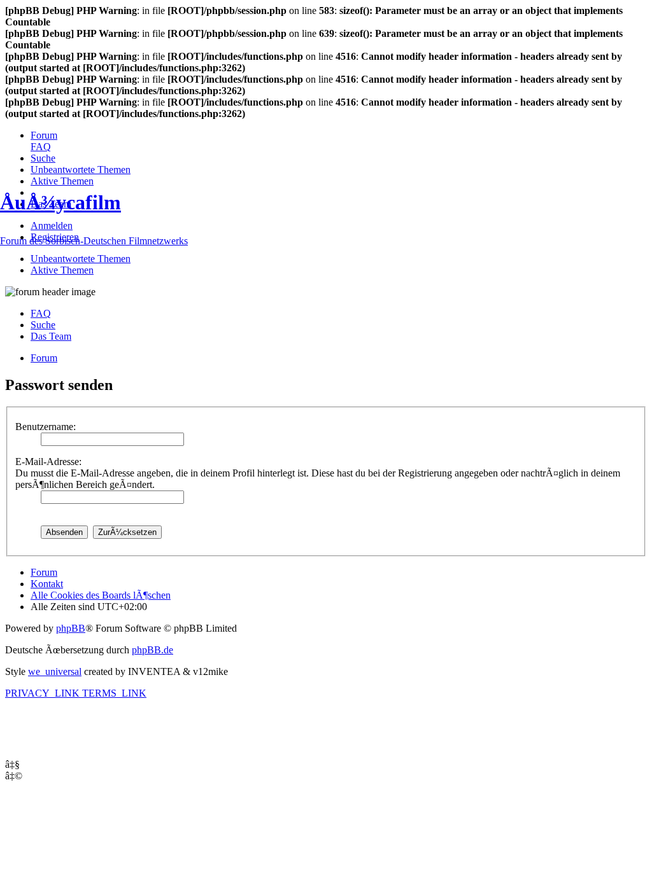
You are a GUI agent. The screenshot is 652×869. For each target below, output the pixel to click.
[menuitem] (44, 135)
